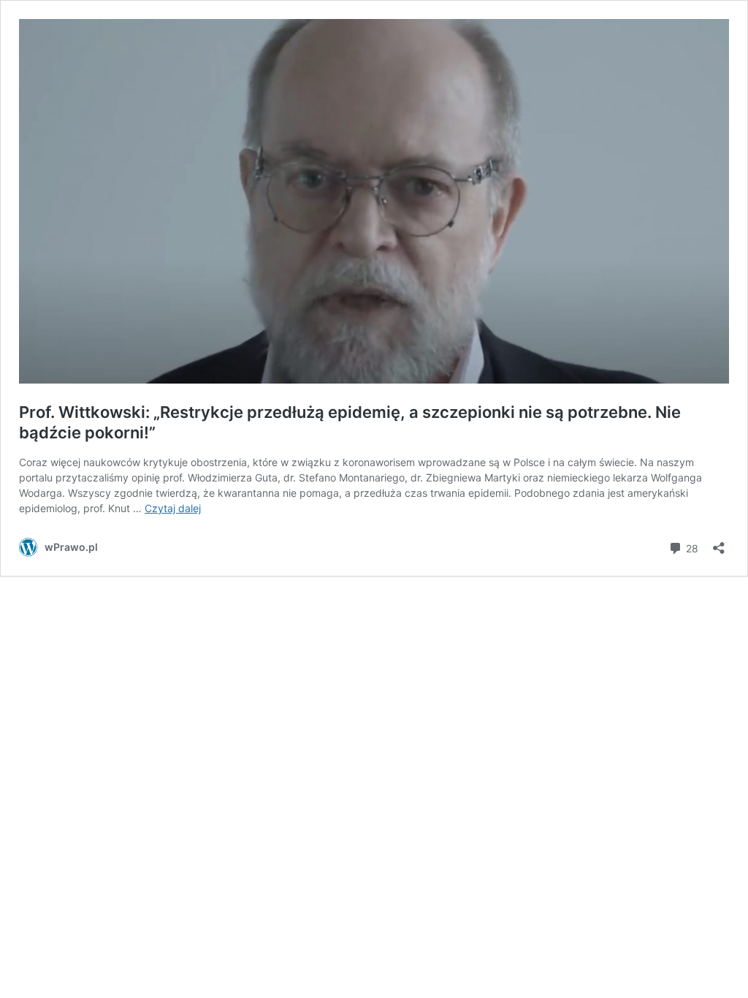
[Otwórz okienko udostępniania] (719, 543)
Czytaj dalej (173, 508)
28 (690, 547)
